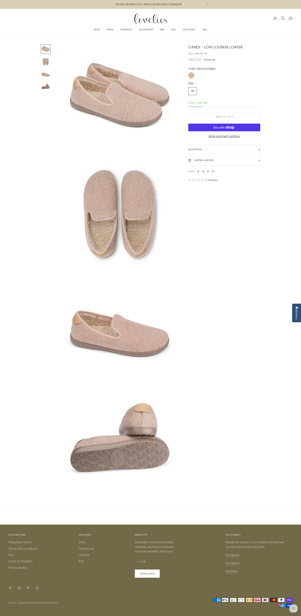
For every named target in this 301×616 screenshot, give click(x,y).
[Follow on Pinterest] (28, 588)
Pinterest (231, 571)
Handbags (126, 29)
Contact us (86, 549)
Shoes (110, 29)
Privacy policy (17, 568)
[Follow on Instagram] (19, 588)
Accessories (146, 29)
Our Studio (189, 29)
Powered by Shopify (48, 602)
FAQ (11, 555)
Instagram (233, 563)
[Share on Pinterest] (208, 171)
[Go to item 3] (46, 74)
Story (82, 542)
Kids (173, 29)
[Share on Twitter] (203, 171)
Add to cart (224, 116)
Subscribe (147, 573)
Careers (84, 555)
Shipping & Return (20, 542)
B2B (81, 561)
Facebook (232, 555)
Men (162, 29)
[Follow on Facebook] (10, 588)
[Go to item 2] (46, 62)
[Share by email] (212, 171)
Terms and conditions (23, 549)
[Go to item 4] (46, 87)
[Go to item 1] (46, 49)
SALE (204, 29)
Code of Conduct (20, 561)
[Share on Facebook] (198, 171)
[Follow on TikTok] (37, 588)
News (97, 29)
